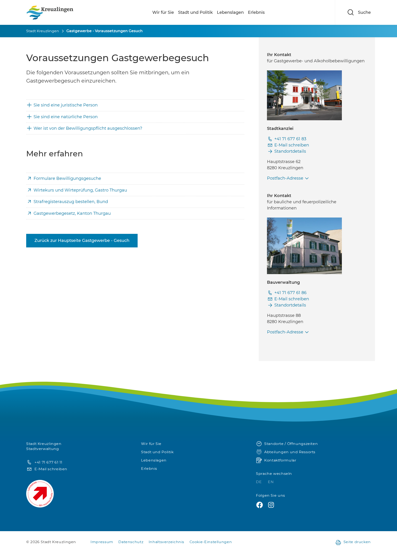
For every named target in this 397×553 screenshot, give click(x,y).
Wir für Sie (163, 12)
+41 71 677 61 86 (290, 292)
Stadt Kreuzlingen (42, 31)
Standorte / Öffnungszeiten (291, 443)
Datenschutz (130, 542)
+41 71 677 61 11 (48, 462)
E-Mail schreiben (291, 145)
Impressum (102, 542)
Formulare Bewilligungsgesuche (67, 178)
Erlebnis (256, 12)
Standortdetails (290, 151)
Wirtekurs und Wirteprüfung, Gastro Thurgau (80, 190)
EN (271, 482)
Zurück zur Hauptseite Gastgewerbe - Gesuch (81, 240)
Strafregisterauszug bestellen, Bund (71, 201)
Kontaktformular (280, 460)
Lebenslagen (230, 12)
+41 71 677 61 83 (290, 138)
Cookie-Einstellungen (211, 542)
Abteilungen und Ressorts (289, 452)
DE (259, 482)
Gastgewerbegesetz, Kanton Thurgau (72, 213)
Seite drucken (357, 542)
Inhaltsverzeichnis (166, 542)
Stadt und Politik (195, 12)
